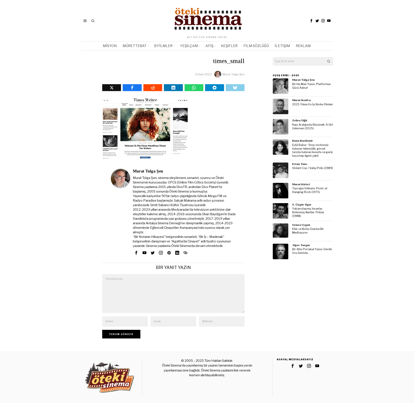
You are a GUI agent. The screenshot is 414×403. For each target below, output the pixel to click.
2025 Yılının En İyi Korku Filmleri (312, 104)
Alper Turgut (301, 245)
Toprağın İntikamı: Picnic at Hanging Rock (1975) (309, 190)
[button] (329, 61)
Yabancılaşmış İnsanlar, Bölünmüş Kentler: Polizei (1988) (308, 212)
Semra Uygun (301, 224)
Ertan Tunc (299, 164)
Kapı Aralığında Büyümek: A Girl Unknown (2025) (312, 126)
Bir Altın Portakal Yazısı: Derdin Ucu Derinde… (312, 251)
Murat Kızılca (301, 100)
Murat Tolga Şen (234, 74)
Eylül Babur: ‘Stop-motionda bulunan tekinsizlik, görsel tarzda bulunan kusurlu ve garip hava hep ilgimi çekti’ (312, 150)
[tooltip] (311, 20)
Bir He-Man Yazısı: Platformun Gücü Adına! (311, 85)
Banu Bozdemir (302, 140)
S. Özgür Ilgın (301, 204)
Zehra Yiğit (299, 120)
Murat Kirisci (301, 184)
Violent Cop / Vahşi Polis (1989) (312, 168)
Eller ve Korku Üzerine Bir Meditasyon (308, 230)
